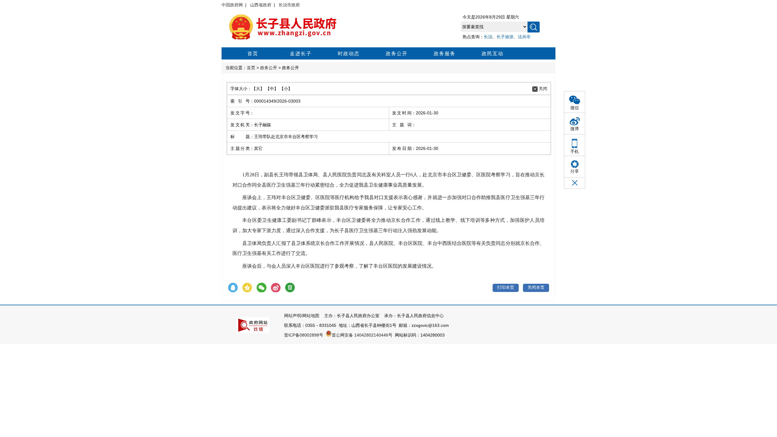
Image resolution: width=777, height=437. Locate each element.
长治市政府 (289, 4)
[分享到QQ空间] (247, 288)
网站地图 (310, 315)
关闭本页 (536, 287)
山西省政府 (260, 4)
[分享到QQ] (233, 288)
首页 (252, 53)
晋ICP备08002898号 (303, 335)
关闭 (543, 88)
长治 (488, 36)
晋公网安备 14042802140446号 (362, 335)
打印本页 (505, 287)
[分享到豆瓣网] (290, 288)
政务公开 (397, 53)
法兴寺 (524, 36)
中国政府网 (232, 4)
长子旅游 (505, 36)
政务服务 (445, 53)
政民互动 (493, 53)
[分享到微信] (261, 288)
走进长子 (301, 53)
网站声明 (292, 315)
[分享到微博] (276, 288)
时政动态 (349, 53)
